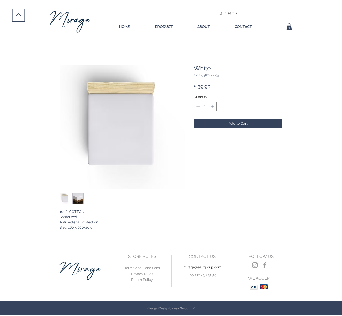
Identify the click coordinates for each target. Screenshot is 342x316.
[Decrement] (197, 106)
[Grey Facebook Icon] (265, 265)
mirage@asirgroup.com (202, 267)
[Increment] (213, 106)
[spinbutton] (205, 106)
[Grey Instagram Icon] (255, 265)
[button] (289, 27)
